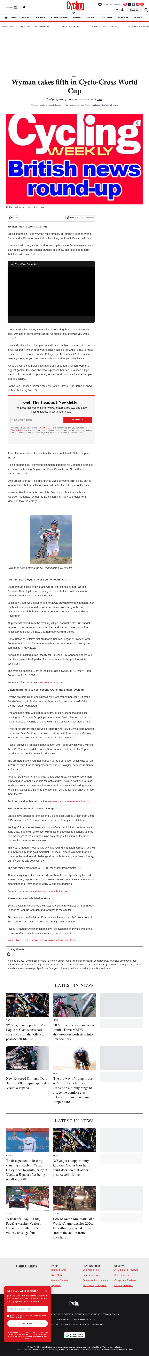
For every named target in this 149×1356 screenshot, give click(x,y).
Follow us (74, 218)
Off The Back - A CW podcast (104, 26)
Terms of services (45, 428)
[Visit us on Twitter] (129, 4)
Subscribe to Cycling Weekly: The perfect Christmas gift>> (41, 940)
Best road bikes (91, 1270)
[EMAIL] (9, 954)
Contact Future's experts (57, 1314)
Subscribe (134, 10)
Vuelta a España (59, 1280)
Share (14, 218)
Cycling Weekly (58, 99)
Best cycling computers (95, 1285)
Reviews (40, 17)
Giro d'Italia (57, 1275)
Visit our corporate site (111, 1347)
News (13, 17)
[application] (51, 291)
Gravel (91, 17)
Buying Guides (59, 17)
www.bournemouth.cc (50, 682)
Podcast (123, 17)
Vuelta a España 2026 (70, 26)
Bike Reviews (121, 1275)
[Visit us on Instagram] (125, 4)
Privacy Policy (38, 1334)
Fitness (77, 17)
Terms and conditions (87, 1314)
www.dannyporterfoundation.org (70, 801)
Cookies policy (63, 1319)
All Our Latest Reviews (126, 1270)
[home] (6, 18)
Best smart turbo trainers (95, 1280)
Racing (26, 17)
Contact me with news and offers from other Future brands (28, 1316)
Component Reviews (125, 1280)
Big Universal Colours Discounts (34, 26)
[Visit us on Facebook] (133, 4)
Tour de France (58, 1270)
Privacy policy (111, 1314)
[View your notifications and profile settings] (24, 7)
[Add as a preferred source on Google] (74, 1335)
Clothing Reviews (123, 1285)
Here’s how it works (109, 105)
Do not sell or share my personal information (74, 1325)
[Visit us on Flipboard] (142, 4)
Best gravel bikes (91, 1275)
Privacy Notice (16, 430)
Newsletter (89, 218)
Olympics (56, 1285)
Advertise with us (84, 1319)
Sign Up (28, 1323)
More (137, 17)
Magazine (107, 17)
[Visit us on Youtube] (138, 4)
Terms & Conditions (25, 1336)
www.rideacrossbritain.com (53, 891)
